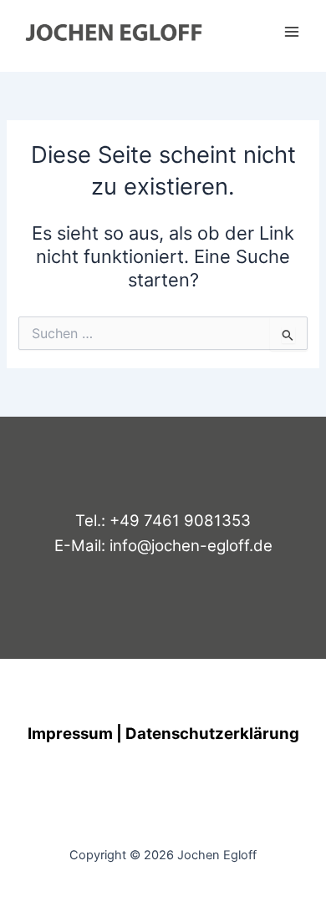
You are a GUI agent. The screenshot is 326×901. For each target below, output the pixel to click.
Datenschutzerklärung (212, 733)
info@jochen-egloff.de (191, 545)
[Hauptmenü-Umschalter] (291, 31)
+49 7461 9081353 (180, 520)
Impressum (70, 733)
